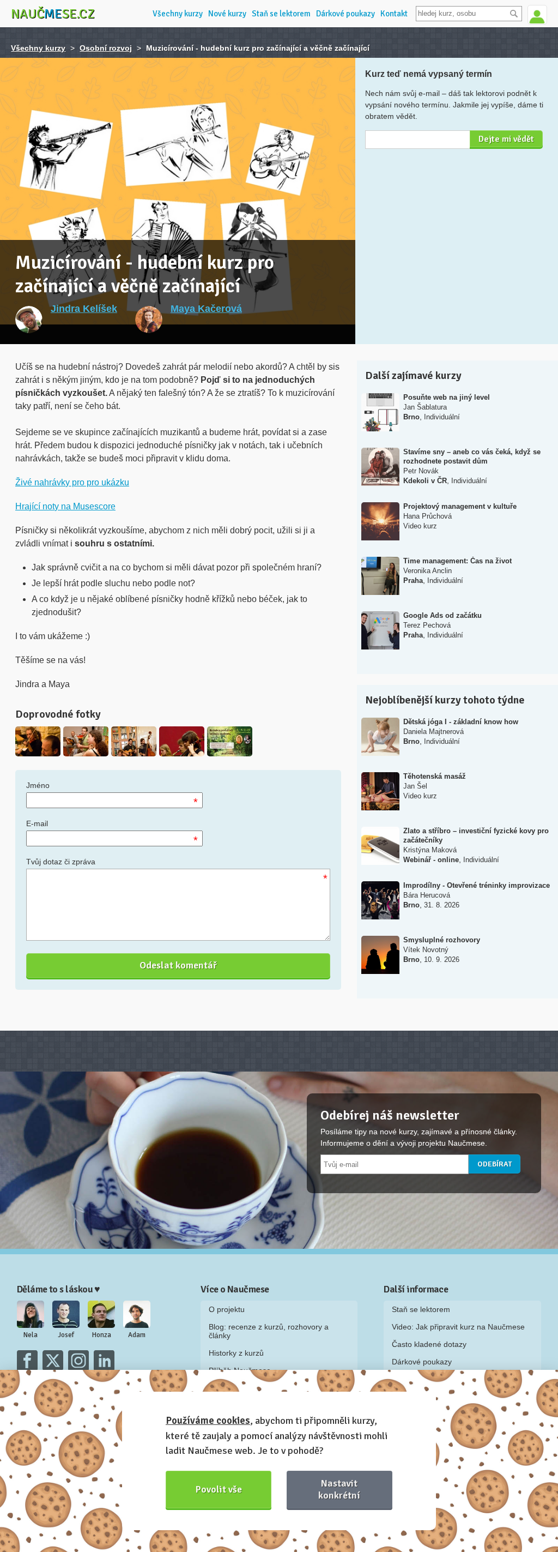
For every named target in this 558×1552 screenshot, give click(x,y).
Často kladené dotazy (429, 1344)
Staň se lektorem (281, 14)
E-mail (37, 823)
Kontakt (394, 14)
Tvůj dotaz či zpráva (60, 861)
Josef (66, 1335)
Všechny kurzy (178, 14)
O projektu (227, 1309)
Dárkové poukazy (345, 14)
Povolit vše (219, 1489)
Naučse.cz (53, 13)
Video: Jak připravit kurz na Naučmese (458, 1326)
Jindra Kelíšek (84, 308)
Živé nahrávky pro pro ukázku (72, 482)
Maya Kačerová (206, 308)
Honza (101, 1335)
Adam (136, 1335)
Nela (30, 1335)
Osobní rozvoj (106, 48)
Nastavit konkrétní (339, 1489)
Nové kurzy (227, 14)
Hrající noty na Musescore (65, 506)
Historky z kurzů (236, 1353)
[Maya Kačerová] (148, 319)
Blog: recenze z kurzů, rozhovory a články (269, 1331)
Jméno (38, 785)
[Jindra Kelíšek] (29, 319)
